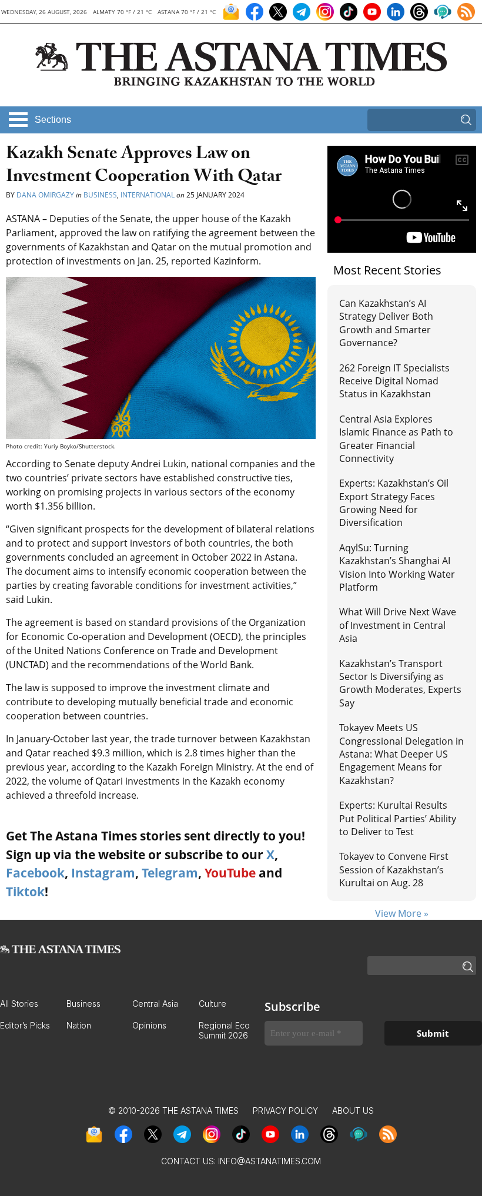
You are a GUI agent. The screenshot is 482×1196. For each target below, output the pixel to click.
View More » (402, 913)
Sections (53, 120)
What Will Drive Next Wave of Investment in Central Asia (397, 625)
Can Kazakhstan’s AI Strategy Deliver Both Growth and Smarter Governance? (386, 323)
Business (100, 195)
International (147, 195)
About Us (353, 1110)
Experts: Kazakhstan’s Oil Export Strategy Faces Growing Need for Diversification (393, 503)
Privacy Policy (285, 1110)
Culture (212, 1004)
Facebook (35, 873)
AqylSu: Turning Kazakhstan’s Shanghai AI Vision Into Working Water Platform (397, 567)
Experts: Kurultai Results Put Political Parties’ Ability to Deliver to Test (397, 818)
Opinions (149, 1025)
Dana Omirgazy (45, 195)
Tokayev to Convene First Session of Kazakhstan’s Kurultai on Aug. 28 (393, 869)
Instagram (103, 873)
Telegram (170, 873)
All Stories (19, 1004)
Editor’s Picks (25, 1025)
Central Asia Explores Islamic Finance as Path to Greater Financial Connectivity (396, 439)
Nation (78, 1025)
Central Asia (155, 1004)
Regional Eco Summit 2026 (224, 1030)
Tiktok (25, 891)
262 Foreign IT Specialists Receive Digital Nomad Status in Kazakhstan (394, 381)
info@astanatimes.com (269, 1161)
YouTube (230, 873)
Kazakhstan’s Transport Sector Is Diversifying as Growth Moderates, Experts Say (400, 683)
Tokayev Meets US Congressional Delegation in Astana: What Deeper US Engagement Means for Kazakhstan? (401, 754)
